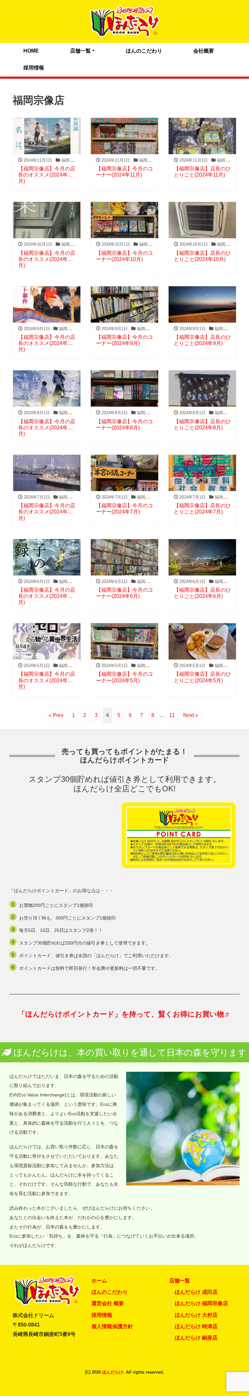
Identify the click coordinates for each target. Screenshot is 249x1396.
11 (172, 715)
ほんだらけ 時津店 (196, 1326)
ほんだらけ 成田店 (196, 1292)
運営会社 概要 (107, 1303)
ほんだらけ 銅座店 (196, 1337)
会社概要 (203, 51)
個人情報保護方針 (112, 1326)
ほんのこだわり (144, 51)
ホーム (99, 1280)
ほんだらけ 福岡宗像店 (201, 1303)
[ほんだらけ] (124, 20)
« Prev (56, 715)
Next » (190, 715)
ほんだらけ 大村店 (196, 1315)
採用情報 (33, 67)
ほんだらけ (112, 1372)
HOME (31, 51)
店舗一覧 (80, 51)
